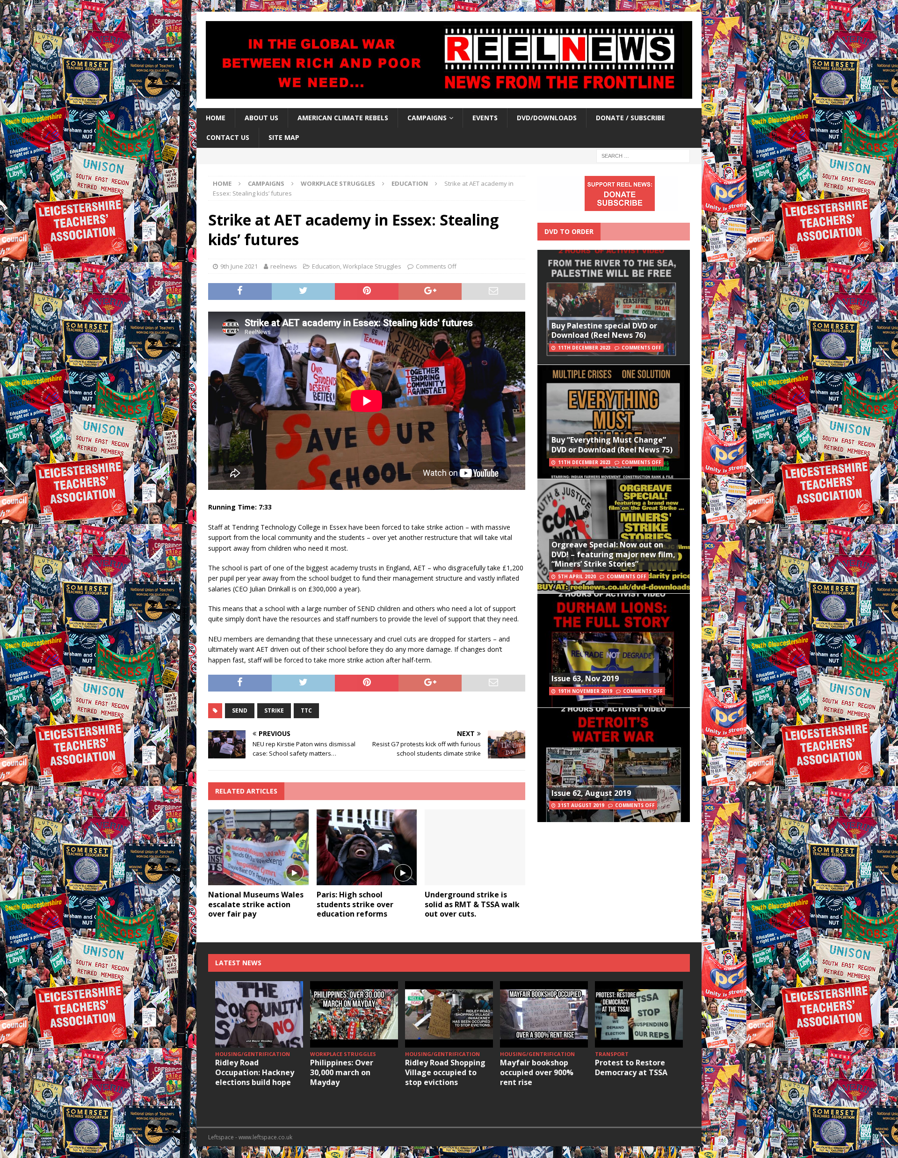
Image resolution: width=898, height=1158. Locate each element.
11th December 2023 (584, 347)
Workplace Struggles (338, 183)
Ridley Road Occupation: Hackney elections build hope (254, 1072)
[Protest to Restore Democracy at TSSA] (639, 1014)
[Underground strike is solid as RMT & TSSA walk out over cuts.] (475, 847)
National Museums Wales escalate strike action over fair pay (256, 904)
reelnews (283, 266)
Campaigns (266, 183)
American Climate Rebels (342, 117)
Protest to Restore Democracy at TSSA (631, 1067)
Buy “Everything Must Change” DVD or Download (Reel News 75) (612, 445)
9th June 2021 (239, 266)
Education (326, 266)
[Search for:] (643, 155)
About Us (261, 117)
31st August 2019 (581, 805)
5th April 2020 (577, 576)
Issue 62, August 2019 (591, 793)
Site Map (283, 137)
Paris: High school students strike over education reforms (355, 904)
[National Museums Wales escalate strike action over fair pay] (258, 847)
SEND (239, 710)
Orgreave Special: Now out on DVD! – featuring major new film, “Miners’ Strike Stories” (613, 554)
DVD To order (569, 231)
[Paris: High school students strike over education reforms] (367, 847)
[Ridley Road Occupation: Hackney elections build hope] (259, 1014)
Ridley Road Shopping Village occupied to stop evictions (445, 1072)
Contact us (227, 137)
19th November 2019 (585, 691)
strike (274, 710)
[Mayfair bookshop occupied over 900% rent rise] (544, 1014)
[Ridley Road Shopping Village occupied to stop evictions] (449, 1014)
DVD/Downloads (547, 117)
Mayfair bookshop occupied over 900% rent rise (536, 1072)
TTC (306, 710)
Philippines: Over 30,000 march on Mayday (341, 1072)
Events (485, 117)
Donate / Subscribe (630, 117)
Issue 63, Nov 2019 (585, 678)
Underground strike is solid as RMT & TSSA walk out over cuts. (472, 904)
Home (215, 117)
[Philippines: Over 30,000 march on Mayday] (354, 1014)
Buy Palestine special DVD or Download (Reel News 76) (604, 330)
